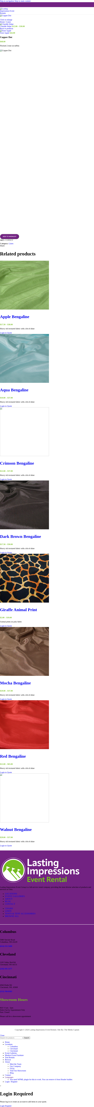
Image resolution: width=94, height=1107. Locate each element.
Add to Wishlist (9, 236)
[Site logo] (8, 13)
